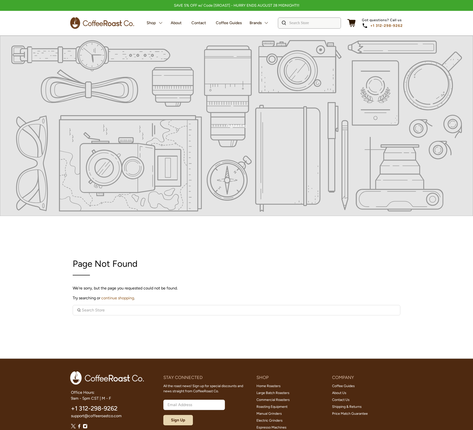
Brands (256, 22)
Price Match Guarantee (350, 414)
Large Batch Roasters (272, 393)
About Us (339, 393)
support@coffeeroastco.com (96, 415)
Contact (198, 22)
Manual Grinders (269, 414)
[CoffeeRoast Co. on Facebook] (79, 427)
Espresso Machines (271, 427)
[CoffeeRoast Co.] (102, 23)
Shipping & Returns (347, 407)
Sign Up (178, 420)
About (176, 22)
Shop (151, 22)
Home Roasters (268, 386)
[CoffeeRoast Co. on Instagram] (85, 427)
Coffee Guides (229, 22)
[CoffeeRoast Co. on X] (73, 427)
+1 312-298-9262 (386, 25)
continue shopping (117, 298)
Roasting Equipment (271, 407)
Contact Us (341, 400)
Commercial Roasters (273, 400)
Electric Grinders (269, 420)
